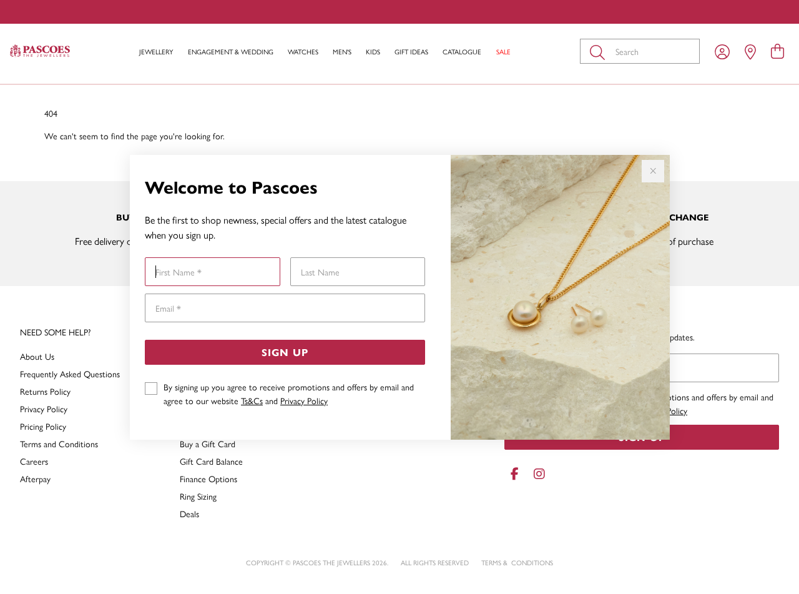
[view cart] (777, 50)
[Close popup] (653, 171)
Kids (373, 51)
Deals (189, 513)
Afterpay (35, 478)
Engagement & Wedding (230, 51)
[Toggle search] (600, 51)
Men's (342, 51)
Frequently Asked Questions (70, 373)
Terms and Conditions (59, 443)
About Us (37, 356)
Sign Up (285, 352)
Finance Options (208, 478)
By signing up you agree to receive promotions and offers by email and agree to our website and (289, 393)
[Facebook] (514, 474)
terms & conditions (517, 562)
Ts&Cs (252, 400)
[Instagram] (537, 474)
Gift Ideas (411, 51)
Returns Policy (45, 391)
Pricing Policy (43, 426)
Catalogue (462, 51)
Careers (34, 461)
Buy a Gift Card (207, 443)
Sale (503, 51)
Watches (303, 51)
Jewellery (156, 51)
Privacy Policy (304, 400)
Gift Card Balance (211, 461)
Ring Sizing (198, 496)
